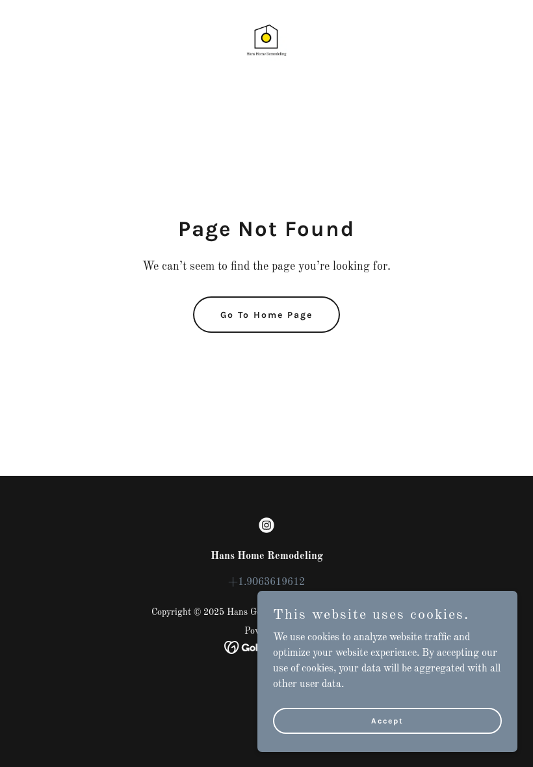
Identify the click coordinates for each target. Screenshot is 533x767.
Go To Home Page (266, 314)
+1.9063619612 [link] (266, 582)
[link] (266, 36)
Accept (387, 720)
